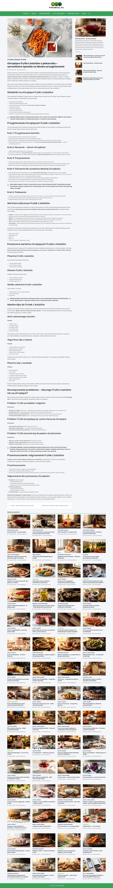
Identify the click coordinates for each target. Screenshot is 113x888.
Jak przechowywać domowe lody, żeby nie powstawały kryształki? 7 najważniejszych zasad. (93, 582)
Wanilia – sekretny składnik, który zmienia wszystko (22, 505)
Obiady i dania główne (13, 554)
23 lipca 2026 (37, 682)
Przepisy (25, 13)
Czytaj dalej (77, 51)
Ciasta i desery (62, 579)
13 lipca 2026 (12, 805)
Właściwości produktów (64, 554)
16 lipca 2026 (62, 756)
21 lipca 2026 (37, 707)
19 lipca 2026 (12, 731)
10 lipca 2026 (62, 828)
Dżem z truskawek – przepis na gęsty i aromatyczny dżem (44, 655)
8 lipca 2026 (62, 854)
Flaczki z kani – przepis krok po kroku (69, 777)
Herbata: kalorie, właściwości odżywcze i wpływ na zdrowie (55, 505)
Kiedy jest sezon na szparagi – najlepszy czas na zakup (67, 851)
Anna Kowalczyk (22, 69)
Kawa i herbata (37, 554)
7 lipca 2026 (12, 878)
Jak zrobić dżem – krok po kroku (92, 63)
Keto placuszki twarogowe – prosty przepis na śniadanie (43, 876)
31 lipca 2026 (37, 584)
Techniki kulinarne (63, 603)
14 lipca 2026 (62, 779)
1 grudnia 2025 (12, 69)
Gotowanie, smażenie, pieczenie (16, 59)
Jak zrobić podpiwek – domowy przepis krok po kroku (92, 71)
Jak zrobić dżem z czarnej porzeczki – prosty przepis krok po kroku (94, 56)
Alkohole (85, 554)
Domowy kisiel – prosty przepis (85, 38)
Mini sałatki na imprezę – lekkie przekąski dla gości (16, 729)
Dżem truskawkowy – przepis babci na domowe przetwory (69, 655)
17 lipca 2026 (12, 756)
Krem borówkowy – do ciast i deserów (94, 777)
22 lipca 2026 (87, 682)
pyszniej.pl (61, 885)
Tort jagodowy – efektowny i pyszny (43, 752)
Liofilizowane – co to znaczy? (91, 826)
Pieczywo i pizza (11, 579)
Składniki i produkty (38, 848)
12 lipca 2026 (62, 805)
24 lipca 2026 (87, 658)
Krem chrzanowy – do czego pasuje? (68, 826)
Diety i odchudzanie (58, 13)
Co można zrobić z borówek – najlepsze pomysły (91, 606)
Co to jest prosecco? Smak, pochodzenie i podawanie (91, 557)
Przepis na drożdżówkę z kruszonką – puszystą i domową (18, 679)
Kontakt (84, 13)
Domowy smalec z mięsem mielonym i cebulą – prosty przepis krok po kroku (94, 802)
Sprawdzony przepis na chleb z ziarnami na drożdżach (92, 679)
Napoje (34, 13)
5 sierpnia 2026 (12, 534)
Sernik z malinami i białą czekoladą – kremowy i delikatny (68, 753)
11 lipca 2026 (12, 829)
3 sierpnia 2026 (88, 535)
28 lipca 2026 (87, 609)
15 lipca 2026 (12, 780)
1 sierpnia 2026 (88, 560)
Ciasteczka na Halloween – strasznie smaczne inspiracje (94, 729)
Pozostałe (35, 579)
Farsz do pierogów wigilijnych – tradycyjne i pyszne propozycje (67, 729)
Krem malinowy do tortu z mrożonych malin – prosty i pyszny (44, 630)
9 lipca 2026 (12, 854)
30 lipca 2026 (62, 584)
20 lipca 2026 (62, 707)
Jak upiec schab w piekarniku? (42, 826)
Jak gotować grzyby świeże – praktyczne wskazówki (66, 606)
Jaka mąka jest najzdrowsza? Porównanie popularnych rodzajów (17, 876)
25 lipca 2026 (37, 658)
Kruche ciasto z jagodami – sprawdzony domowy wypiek (66, 581)
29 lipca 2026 (37, 609)
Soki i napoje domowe (88, 530)
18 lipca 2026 (62, 731)
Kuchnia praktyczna (73, 13)
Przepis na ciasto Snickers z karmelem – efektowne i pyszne (16, 827)
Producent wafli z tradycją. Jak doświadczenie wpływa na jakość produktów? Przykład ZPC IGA (67, 631)
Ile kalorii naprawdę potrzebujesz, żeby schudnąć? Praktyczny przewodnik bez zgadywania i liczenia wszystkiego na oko (94, 878)
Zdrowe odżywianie (44, 13)
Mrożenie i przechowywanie (40, 603)
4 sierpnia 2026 (38, 535)
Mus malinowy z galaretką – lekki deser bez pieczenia (42, 778)
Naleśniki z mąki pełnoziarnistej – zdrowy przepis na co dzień (93, 78)
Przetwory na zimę (12, 530)
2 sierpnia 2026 (38, 560)
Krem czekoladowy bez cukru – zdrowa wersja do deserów (16, 704)
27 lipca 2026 (37, 633)
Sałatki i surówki (12, 726)
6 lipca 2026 (62, 878)
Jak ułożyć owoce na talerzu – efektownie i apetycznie (41, 581)
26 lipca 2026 (87, 633)
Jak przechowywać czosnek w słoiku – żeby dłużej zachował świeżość (44, 606)
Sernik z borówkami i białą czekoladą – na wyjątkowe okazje (18, 778)
